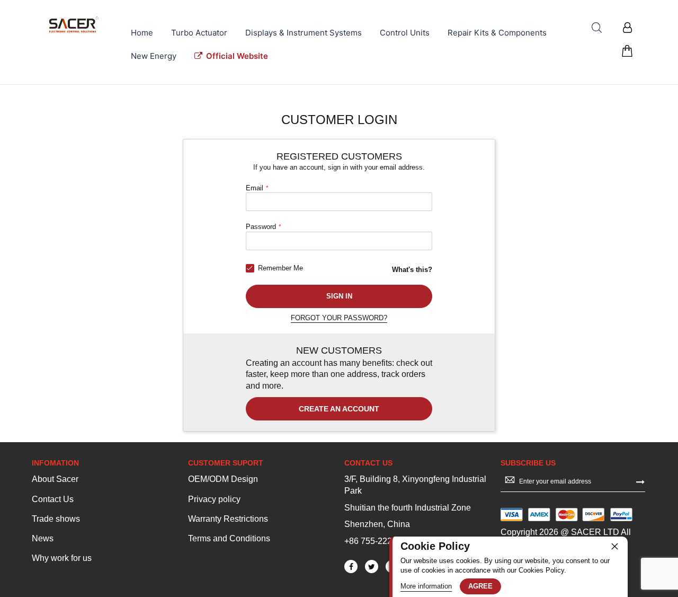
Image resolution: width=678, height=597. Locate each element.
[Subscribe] (640, 481)
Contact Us (53, 499)
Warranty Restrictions (228, 518)
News (42, 538)
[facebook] (351, 566)
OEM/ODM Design (223, 479)
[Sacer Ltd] (74, 24)
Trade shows (56, 518)
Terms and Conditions (229, 538)
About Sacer (55, 479)
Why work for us (62, 558)
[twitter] (371, 566)
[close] (614, 546)
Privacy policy (214, 499)
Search (596, 28)
